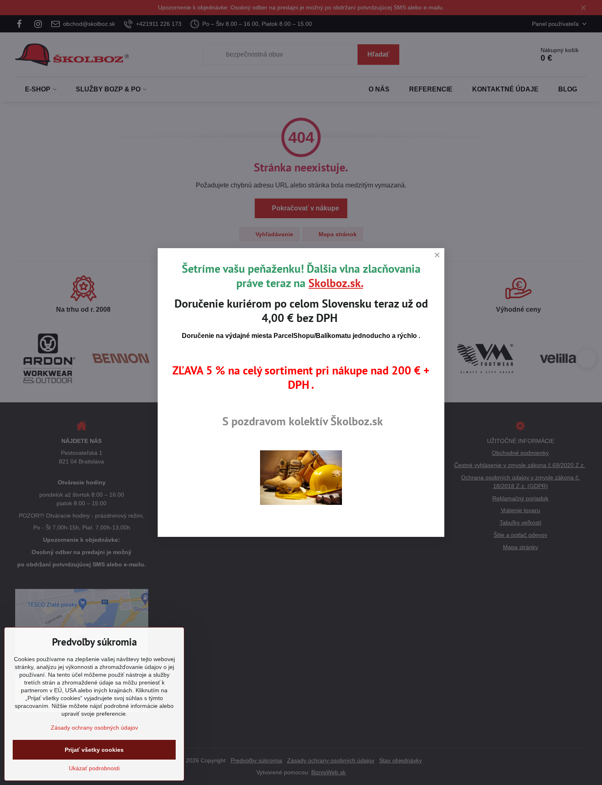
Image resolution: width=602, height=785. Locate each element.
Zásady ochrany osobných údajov (94, 727)
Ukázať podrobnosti (94, 768)
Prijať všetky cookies (94, 749)
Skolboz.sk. (335, 282)
